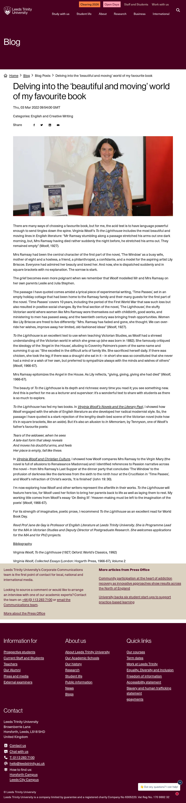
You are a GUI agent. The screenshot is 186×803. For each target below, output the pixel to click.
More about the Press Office (24, 613)
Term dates (135, 658)
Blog (26, 75)
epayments (135, 699)
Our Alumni (12, 670)
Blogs (69, 694)
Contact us (18, 745)
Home (13, 75)
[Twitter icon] (42, 124)
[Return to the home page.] (18, 10)
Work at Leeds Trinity (142, 664)
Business (139, 14)
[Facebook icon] (34, 124)
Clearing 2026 (89, 4)
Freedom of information (144, 676)
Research (120, 14)
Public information (78, 682)
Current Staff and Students (24, 658)
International (161, 14)
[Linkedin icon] (50, 124)
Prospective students (19, 652)
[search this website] (178, 10)
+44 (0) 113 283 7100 (37, 599)
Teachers (10, 664)
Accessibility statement (144, 682)
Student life (84, 14)
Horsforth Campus (24, 774)
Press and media (16, 676)
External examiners (18, 682)
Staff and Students (136, 4)
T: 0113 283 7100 (22, 757)
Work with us (160, 4)
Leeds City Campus (24, 779)
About (103, 14)
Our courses (136, 652)
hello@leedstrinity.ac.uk (27, 763)
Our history (73, 664)
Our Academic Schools (82, 658)
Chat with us (19, 751)
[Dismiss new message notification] (180, 782)
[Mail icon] (58, 124)
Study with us (60, 14)
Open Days (112, 4)
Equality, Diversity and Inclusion (150, 670)
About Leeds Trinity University (87, 652)
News (69, 688)
